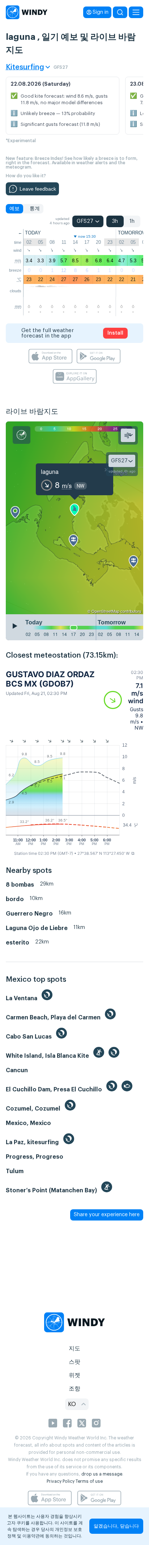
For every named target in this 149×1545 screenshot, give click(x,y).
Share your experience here (107, 1214)
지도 (74, 1348)
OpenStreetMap (105, 611)
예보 (14, 208)
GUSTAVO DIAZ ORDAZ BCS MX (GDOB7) (50, 679)
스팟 (74, 1362)
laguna (50, 471)
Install (115, 333)
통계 (35, 208)
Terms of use (89, 1481)
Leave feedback (38, 189)
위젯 (74, 1375)
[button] (123, 700)
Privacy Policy (60, 1481)
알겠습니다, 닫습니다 (116, 1526)
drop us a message (101, 1474)
